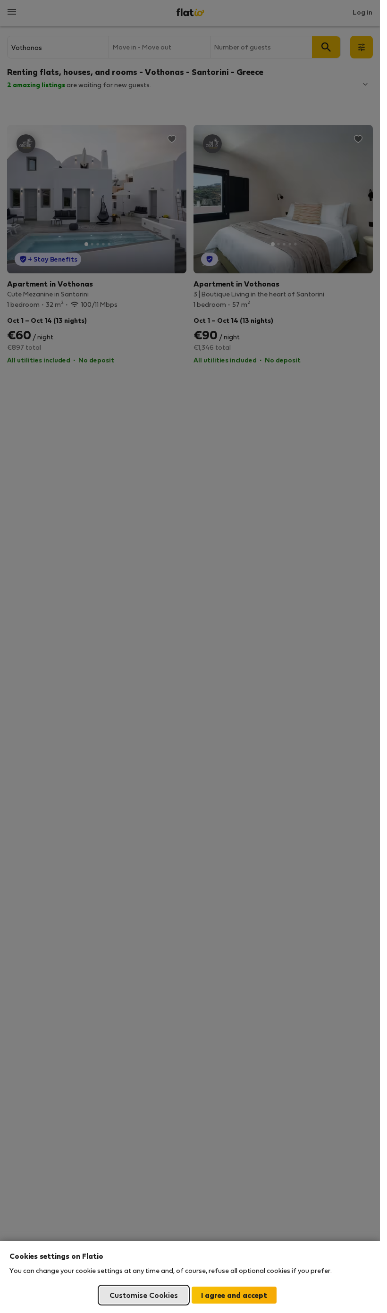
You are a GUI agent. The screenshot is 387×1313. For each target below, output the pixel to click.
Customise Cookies (143, 1295)
